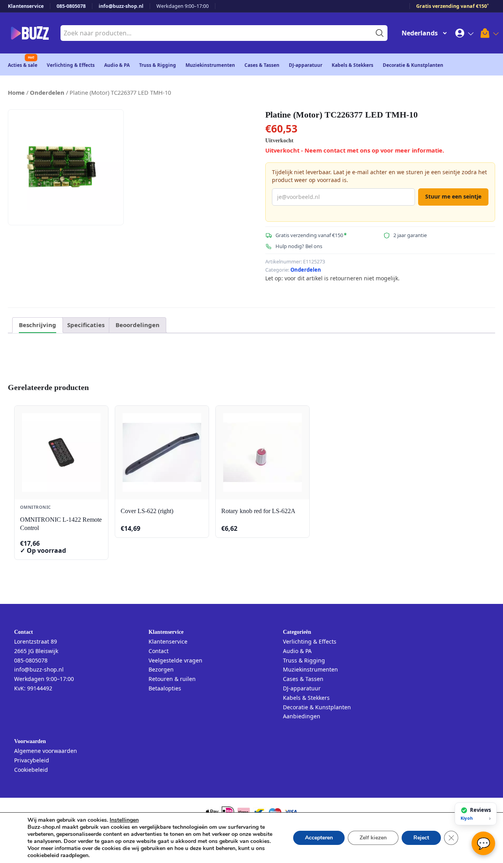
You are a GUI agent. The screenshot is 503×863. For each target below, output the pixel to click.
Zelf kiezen (373, 837)
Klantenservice (26, 6)
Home (16, 92)
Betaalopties (165, 688)
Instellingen (124, 820)
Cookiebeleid (31, 769)
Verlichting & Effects (71, 65)
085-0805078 (71, 6)
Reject (421, 837)
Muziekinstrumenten (210, 65)
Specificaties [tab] (86, 325)
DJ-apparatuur (305, 65)
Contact (159, 651)
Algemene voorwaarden (45, 750)
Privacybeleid (31, 760)
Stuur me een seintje (453, 196)
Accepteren (319, 837)
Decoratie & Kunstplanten (413, 65)
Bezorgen (161, 669)
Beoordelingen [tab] (138, 325)
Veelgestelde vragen (175, 660)
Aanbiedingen (301, 716)
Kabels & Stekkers (352, 65)
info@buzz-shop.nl (121, 6)
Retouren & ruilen (172, 679)
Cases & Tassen (261, 65)
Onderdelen (47, 92)
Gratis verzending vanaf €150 (452, 6)
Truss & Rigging (157, 65)
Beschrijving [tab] (37, 325)
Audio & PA (117, 65)
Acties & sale (22, 65)
